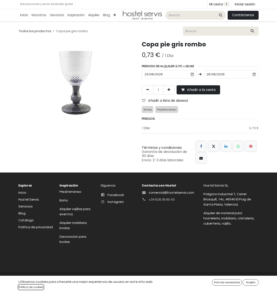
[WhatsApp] (238, 146)
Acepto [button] (250, 282)
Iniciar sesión (245, 4)
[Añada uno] (169, 89)
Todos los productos (34, 31)
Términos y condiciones (162, 147)
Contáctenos (243, 15)
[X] (213, 146)
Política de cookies (31, 287)
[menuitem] (24, 15)
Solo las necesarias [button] (227, 282)
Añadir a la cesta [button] (201, 89)
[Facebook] (201, 146)
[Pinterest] (251, 146)
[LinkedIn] (226, 146)
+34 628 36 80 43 (162, 199)
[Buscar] (220, 15)
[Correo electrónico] (201, 158)
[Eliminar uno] (148, 89)
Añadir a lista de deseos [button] (167, 100)
